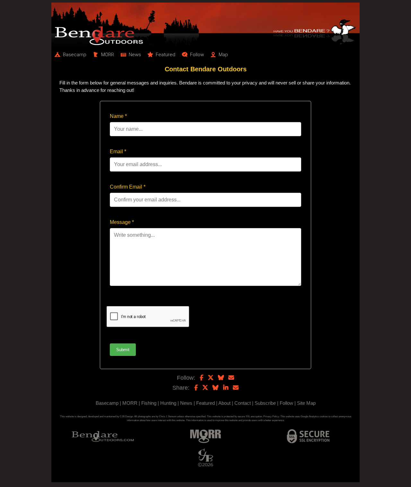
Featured (205, 403)
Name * (118, 116)
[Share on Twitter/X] (205, 388)
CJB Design (126, 416)
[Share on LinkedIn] (225, 388)
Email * (118, 151)
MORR (129, 403)
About (224, 403)
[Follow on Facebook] (201, 378)
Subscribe (265, 403)
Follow (286, 403)
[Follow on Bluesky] (221, 378)
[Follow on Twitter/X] (211, 378)
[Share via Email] (236, 388)
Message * (122, 222)
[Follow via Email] (231, 378)
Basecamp (107, 403)
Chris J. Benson (167, 416)
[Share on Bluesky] (215, 388)
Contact (242, 403)
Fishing (148, 403)
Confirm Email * (127, 187)
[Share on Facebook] (196, 388)
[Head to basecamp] (205, 24)
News (186, 403)
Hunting (168, 403)
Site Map (306, 403)
